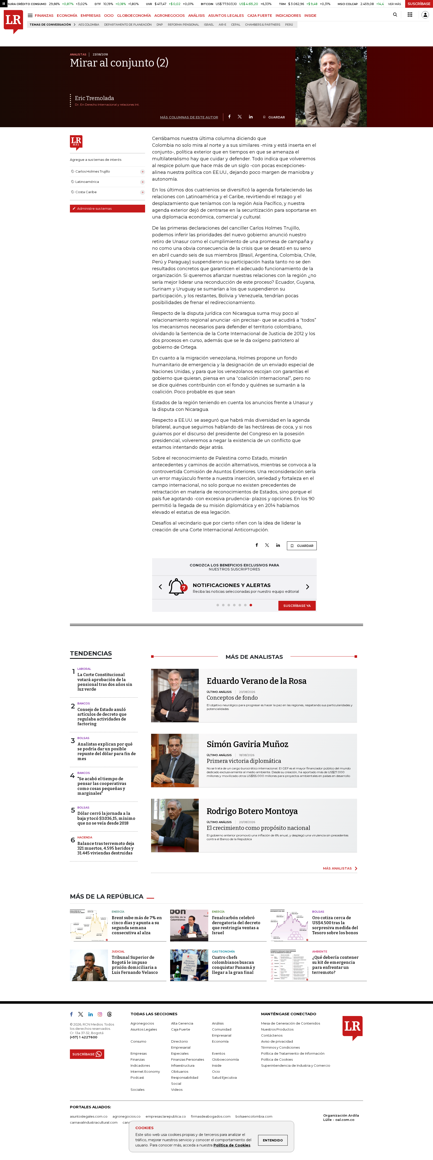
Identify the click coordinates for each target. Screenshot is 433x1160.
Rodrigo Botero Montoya (252, 811)
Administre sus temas (94, 208)
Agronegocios (142, 1023)
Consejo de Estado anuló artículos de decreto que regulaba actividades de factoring (102, 717)
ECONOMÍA (67, 15)
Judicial (118, 951)
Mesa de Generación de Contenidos (290, 1023)
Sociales (137, 1090)
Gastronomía (223, 951)
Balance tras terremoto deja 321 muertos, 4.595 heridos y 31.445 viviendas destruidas (105, 848)
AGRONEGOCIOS (169, 15)
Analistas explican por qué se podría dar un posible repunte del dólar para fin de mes (106, 751)
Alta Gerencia (182, 1023)
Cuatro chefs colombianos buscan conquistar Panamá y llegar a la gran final (233, 965)
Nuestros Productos (277, 1029)
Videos (176, 1090)
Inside (217, 1065)
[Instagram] (102, 1015)
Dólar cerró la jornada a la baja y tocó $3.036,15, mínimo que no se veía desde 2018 (106, 818)
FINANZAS (44, 15)
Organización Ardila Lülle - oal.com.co (341, 1117)
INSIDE (310, 15)
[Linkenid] (92, 1015)
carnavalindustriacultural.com (94, 1122)
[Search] (395, 14)
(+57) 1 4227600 (83, 1037)
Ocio (216, 1071)
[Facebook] (229, 117)
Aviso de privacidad (277, 1041)
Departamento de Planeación (128, 24)
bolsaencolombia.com (254, 1116)
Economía (220, 1041)
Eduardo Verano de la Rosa (257, 681)
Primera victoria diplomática (244, 761)
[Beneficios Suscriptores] (410, 15)
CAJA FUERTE (259, 15)
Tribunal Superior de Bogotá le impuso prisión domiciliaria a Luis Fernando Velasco (135, 965)
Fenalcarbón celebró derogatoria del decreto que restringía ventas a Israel (236, 925)
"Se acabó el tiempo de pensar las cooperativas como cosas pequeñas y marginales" (101, 786)
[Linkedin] (251, 117)
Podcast (137, 1077)
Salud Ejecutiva (224, 1077)
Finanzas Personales (187, 1059)
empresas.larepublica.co (166, 1116)
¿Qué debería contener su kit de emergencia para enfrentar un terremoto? (335, 965)
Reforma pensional (183, 24)
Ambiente (319, 951)
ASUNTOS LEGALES (226, 15)
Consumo (138, 1041)
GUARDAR (276, 117)
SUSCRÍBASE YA (297, 606)
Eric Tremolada (94, 98)
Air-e (222, 24)
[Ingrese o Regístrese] (425, 15)
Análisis (218, 1023)
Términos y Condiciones (280, 1047)
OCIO (109, 15)
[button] (159, 587)
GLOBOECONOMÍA (134, 15)
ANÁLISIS (196, 15)
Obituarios (179, 1071)
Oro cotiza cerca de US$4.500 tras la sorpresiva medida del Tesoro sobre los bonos (335, 925)
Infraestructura (182, 1065)
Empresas (139, 1053)
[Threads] (111, 1015)
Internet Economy (145, 1071)
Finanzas (138, 1059)
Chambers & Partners (262, 24)
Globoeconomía (225, 1059)
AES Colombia (88, 24)
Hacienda (84, 837)
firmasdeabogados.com (211, 1116)
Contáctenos (271, 1035)
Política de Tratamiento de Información (292, 1053)
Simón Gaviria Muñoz (247, 744)
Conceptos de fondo (232, 697)
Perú (289, 24)
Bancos (83, 703)
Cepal (235, 24)
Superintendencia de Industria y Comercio (295, 1065)
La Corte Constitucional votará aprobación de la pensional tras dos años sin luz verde (104, 682)
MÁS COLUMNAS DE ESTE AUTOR (189, 117)
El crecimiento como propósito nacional (258, 828)
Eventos (218, 1053)
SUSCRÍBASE (419, 4)
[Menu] (31, 15)
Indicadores (140, 1065)
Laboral (84, 669)
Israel (209, 24)
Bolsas (83, 738)
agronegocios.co (127, 1116)
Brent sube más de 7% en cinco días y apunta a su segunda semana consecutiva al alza (137, 925)
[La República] (13, 22)
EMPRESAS (90, 15)
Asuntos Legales (144, 1029)
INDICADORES (288, 15)
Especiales (179, 1053)
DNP (160, 24)
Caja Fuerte (180, 1029)
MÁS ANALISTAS (337, 868)
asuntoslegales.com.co (88, 1116)
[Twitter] (240, 117)
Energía (118, 911)
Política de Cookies (231, 1145)
